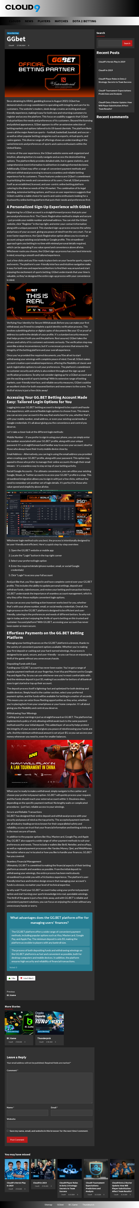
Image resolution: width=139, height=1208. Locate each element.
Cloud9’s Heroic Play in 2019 (112, 61)
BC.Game (11, 993)
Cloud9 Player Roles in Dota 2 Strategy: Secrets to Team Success (115, 80)
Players (44, 21)
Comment (12, 1070)
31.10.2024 (71, 1195)
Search (101, 33)
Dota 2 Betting (84, 21)
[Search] (132, 20)
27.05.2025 (19, 1189)
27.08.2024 (21, 45)
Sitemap (48, 1204)
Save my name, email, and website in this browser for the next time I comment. (49, 1131)
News (29, 21)
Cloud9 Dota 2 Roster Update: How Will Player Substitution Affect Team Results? (115, 105)
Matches (61, 21)
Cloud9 (14, 21)
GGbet (60, 1204)
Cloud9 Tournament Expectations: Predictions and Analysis (115, 92)
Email (54, 1107)
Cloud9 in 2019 (106, 70)
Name (10, 1107)
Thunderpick (44, 1038)
